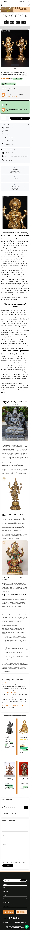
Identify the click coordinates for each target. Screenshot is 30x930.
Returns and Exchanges (12, 156)
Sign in (20, 1)
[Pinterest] (13, 918)
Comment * (5, 824)
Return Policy (5, 702)
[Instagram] (15, 918)
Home (2, 27)
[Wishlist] (24, 1)
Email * (4, 844)
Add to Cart (20, 118)
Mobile (4, 854)
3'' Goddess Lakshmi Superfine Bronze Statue (9, 780)
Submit (8, 865)
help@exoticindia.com (7, 709)
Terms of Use (17, 862)
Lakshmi (22, 27)
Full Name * (5, 836)
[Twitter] (11, 918)
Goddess (18, 27)
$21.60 (6, 90)
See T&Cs (18, 172)
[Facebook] (9, 918)
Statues (5, 27)
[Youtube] (19, 918)
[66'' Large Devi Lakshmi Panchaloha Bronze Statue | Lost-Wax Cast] (9, 733)
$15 (6, 105)
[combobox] (14, 5)
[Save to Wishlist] (23, 74)
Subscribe (23, 880)
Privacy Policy (24, 862)
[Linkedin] (16, 918)
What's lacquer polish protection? (11, 96)
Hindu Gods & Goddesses (12, 27)
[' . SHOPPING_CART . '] (26, 1)
